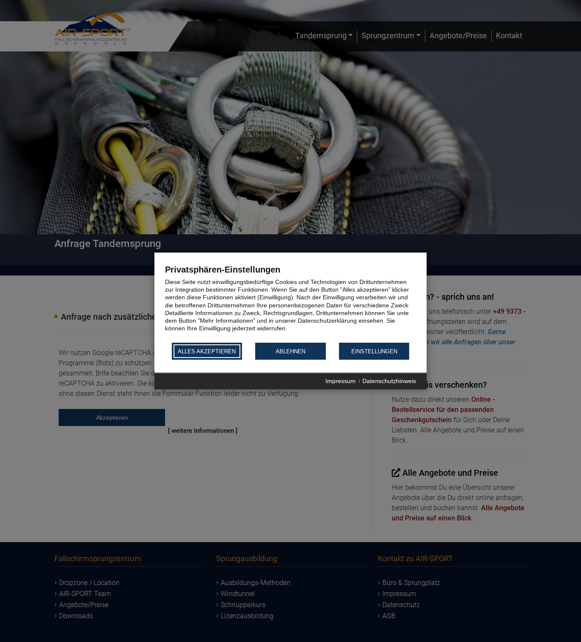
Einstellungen (374, 351)
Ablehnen (290, 351)
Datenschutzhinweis (389, 381)
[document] (290, 303)
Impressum (340, 381)
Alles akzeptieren (207, 351)
